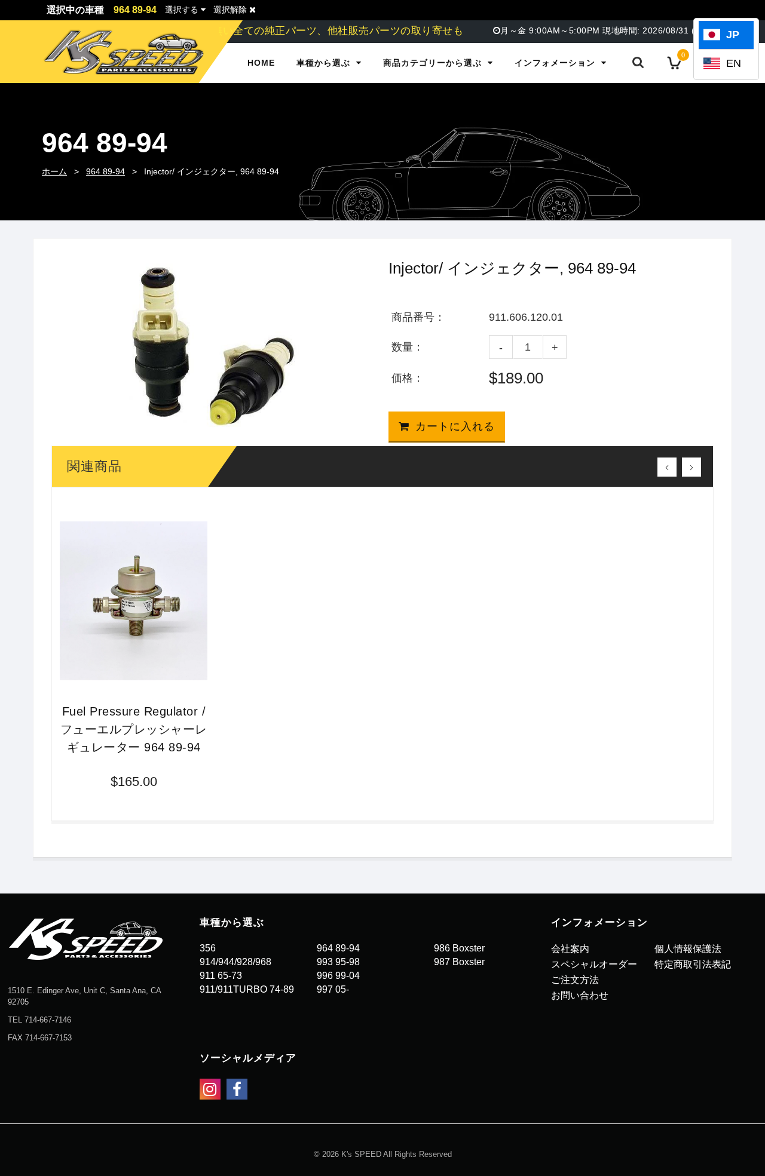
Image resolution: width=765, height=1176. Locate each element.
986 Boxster (459, 948)
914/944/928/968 (235, 962)
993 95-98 (338, 962)
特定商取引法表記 (692, 964)
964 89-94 (105, 171)
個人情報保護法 (687, 949)
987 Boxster (459, 962)
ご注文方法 (575, 980)
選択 (181, 9)
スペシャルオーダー (594, 964)
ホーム (54, 171)
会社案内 (570, 949)
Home (261, 62)
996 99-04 (338, 976)
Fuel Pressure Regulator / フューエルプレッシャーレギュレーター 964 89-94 (133, 729)
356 (208, 948)
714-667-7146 (48, 1019)
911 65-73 (221, 976)
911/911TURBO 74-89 (247, 989)
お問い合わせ (579, 995)
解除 (231, 9)
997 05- (333, 989)
